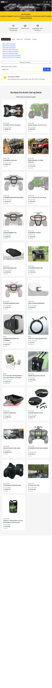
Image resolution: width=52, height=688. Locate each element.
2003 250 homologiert (8, 44)
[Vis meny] (50, 2)
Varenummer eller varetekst (9, 66)
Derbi (13, 39)
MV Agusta (28, 39)
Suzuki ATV (20, 39)
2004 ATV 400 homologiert (10, 53)
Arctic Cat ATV (6, 39)
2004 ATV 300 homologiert (10, 51)
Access (34, 39)
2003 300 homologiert (9, 46)
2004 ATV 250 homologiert (10, 49)
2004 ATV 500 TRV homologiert (11, 57)
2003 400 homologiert (9, 47)
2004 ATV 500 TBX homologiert (11, 55)
